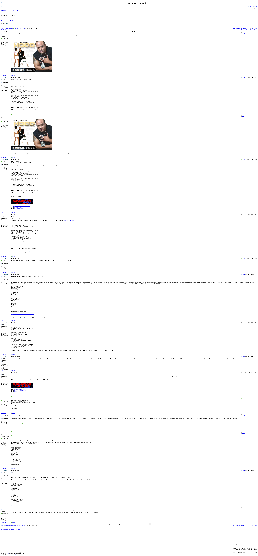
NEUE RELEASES (7, 20)
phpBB (7, 553)
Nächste (255, 28)
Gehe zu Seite (235, 28)
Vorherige (240, 28)
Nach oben (3, 75)
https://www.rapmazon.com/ (20, 207)
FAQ (250, 6)
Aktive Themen (15, 10)
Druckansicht (4, 29)
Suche (256, 6)
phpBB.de (15, 554)
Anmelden (4, 6)
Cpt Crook (22, 317)
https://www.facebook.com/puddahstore (21, 206)
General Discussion (15, 13)
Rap (9, 13)
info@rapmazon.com (18, 208)
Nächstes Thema (253, 29)
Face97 (7, 23)
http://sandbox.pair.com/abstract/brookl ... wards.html (22, 314)
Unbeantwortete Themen (6, 10)
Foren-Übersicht (4, 13)
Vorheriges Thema (245, 29)
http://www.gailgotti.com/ (68, 81)
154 (252, 28)
